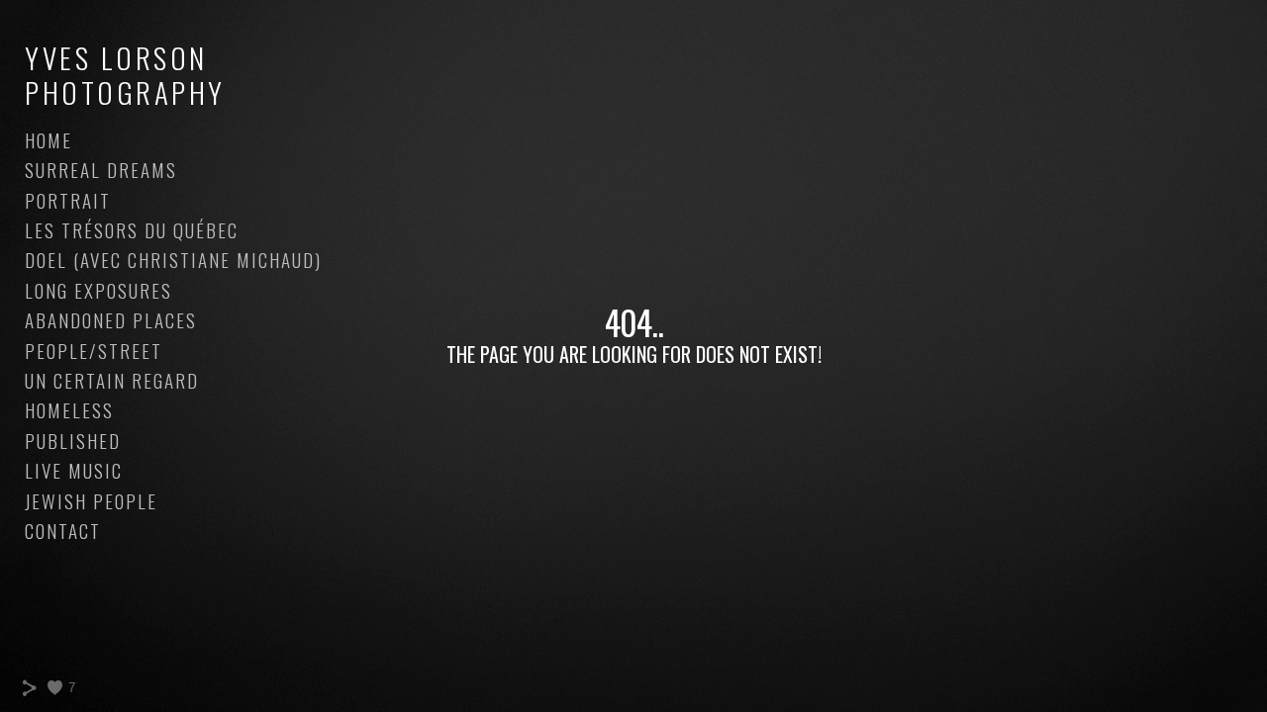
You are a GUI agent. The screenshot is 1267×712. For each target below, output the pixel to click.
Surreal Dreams (101, 169)
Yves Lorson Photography (125, 74)
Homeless (69, 409)
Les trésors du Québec (132, 229)
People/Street (93, 350)
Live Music (74, 470)
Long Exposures (98, 290)
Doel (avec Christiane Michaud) (173, 259)
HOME (48, 139)
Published (73, 440)
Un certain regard (112, 380)
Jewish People (91, 500)
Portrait (68, 200)
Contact (63, 530)
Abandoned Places (111, 319)
